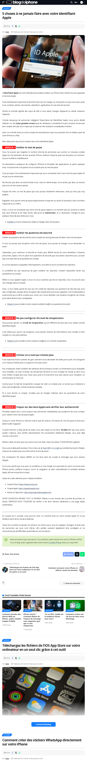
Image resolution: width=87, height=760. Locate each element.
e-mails (56, 448)
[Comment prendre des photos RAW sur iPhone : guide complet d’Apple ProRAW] (11, 605)
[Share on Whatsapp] (19, 26)
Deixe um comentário (73, 583)
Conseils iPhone (54, 542)
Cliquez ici (11, 304)
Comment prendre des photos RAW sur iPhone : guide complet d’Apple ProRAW (11, 617)
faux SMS (47, 448)
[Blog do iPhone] (22, 2)
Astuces (7, 8)
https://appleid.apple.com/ (28, 488)
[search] (71, 2)
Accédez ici (11, 222)
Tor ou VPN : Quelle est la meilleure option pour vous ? (54, 616)
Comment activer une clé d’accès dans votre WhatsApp (75, 616)
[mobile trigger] (4, 2)
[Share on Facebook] (12, 26)
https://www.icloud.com (28, 484)
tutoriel (7, 735)
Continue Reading (43, 724)
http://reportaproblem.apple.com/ (37, 492)
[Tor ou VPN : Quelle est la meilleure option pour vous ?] (54, 605)
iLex (7, 32)
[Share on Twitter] (16, 26)
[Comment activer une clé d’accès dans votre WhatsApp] (75, 605)
